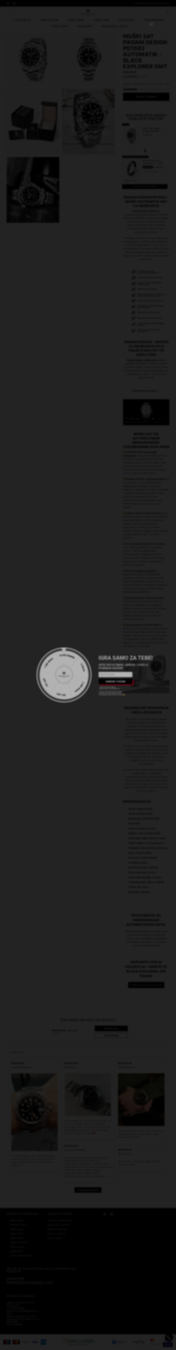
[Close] (113, 640)
